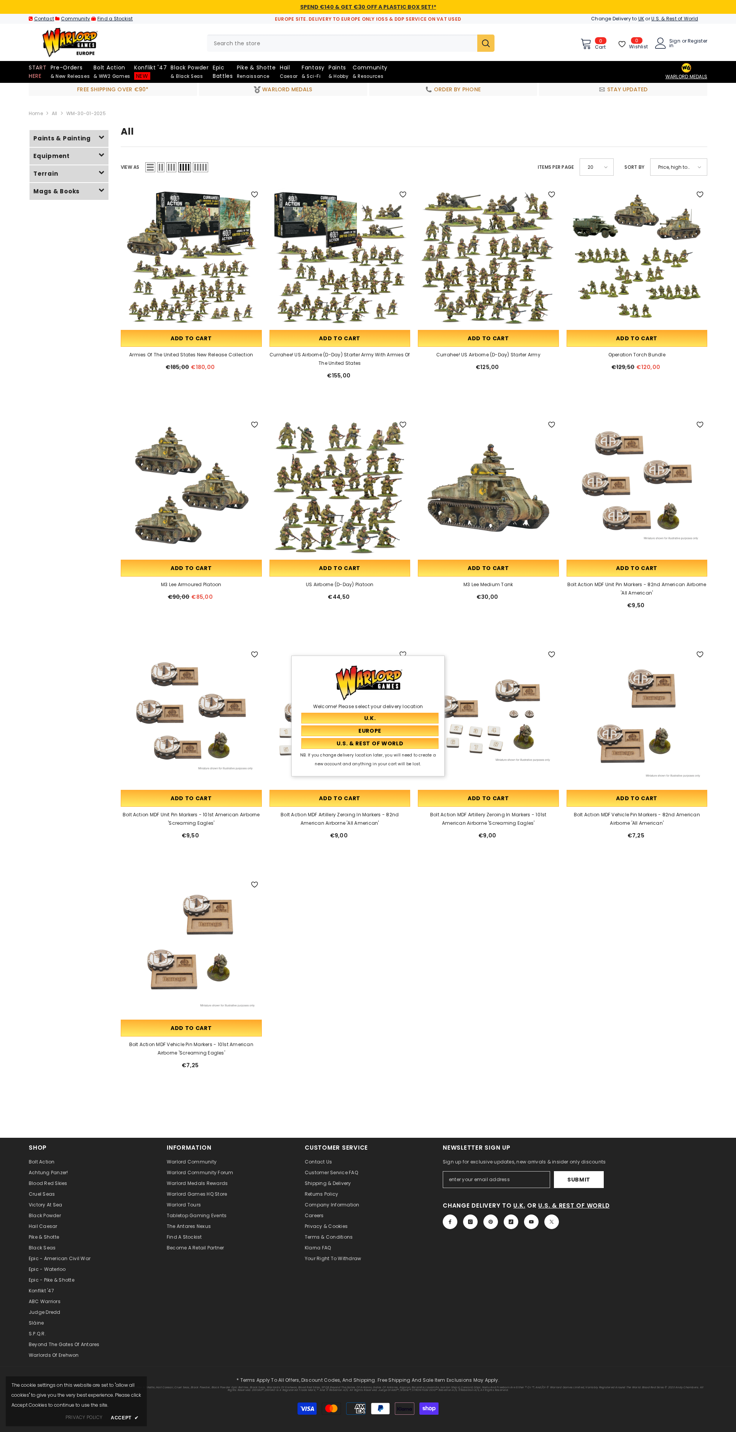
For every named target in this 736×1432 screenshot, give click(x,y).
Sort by (634, 167)
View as (130, 167)
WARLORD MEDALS (686, 76)
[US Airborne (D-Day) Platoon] (340, 488)
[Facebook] (450, 1221)
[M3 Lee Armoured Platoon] (191, 488)
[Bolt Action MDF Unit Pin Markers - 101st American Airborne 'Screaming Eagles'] (191, 717)
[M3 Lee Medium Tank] (488, 488)
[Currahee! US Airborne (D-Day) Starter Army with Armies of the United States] (340, 257)
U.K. (519, 1205)
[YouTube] (531, 1221)
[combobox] (342, 43)
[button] (150, 167)
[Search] (351, 43)
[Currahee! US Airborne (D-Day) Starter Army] (488, 257)
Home (36, 113)
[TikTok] (511, 1221)
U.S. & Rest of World (674, 18)
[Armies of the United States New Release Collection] (191, 257)
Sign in (674, 43)
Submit (578, 1179)
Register (697, 41)
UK (641, 18)
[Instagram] (470, 1221)
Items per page (556, 167)
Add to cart (191, 338)
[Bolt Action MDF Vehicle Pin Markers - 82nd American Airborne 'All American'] (637, 717)
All (55, 113)
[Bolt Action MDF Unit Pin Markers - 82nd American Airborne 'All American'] (637, 488)
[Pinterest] (490, 1221)
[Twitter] (551, 1221)
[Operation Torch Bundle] (637, 257)
